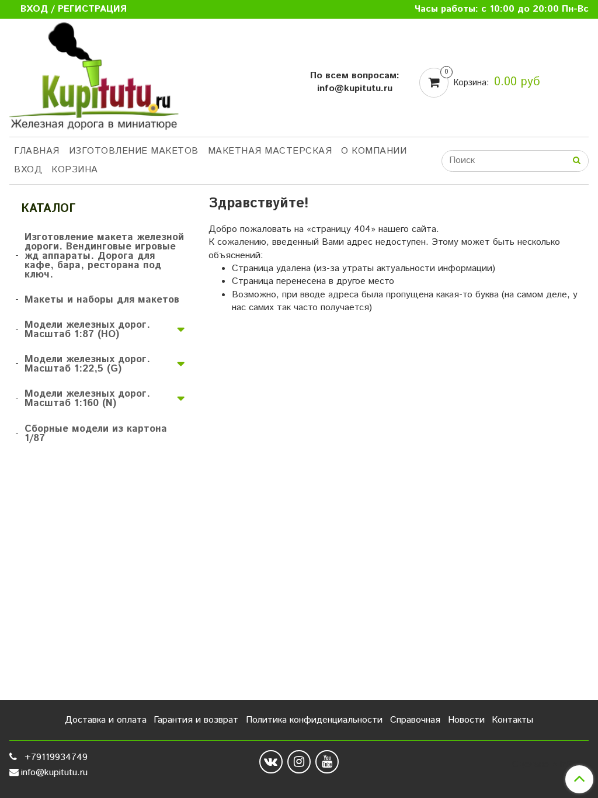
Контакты (512, 720)
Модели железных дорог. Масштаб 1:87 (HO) (87, 329)
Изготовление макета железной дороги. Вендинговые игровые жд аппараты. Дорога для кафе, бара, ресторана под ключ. (104, 256)
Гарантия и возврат (196, 720)
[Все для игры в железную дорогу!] (94, 80)
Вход (28, 169)
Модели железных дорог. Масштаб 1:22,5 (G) (87, 364)
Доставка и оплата (106, 720)
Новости (466, 720)
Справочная (415, 720)
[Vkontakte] (271, 761)
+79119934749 (55, 757)
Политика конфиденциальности (314, 720)
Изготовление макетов (134, 151)
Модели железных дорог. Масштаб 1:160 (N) (87, 398)
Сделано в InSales (550, 764)
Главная (37, 151)
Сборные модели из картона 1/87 (96, 433)
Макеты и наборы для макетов (102, 300)
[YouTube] (327, 761)
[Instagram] (299, 761)
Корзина (74, 169)
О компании (373, 151)
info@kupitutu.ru (54, 772)
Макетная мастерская (270, 151)
